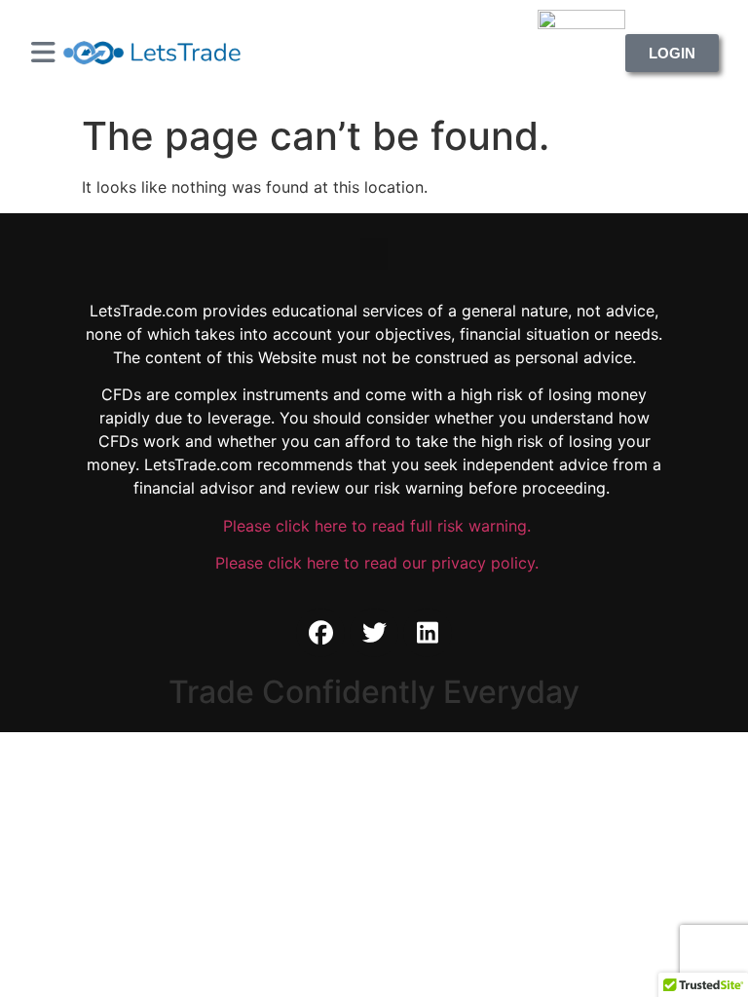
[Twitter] (374, 633)
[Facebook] (320, 633)
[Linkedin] (427, 633)
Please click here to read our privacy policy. (374, 562)
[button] (374, 254)
